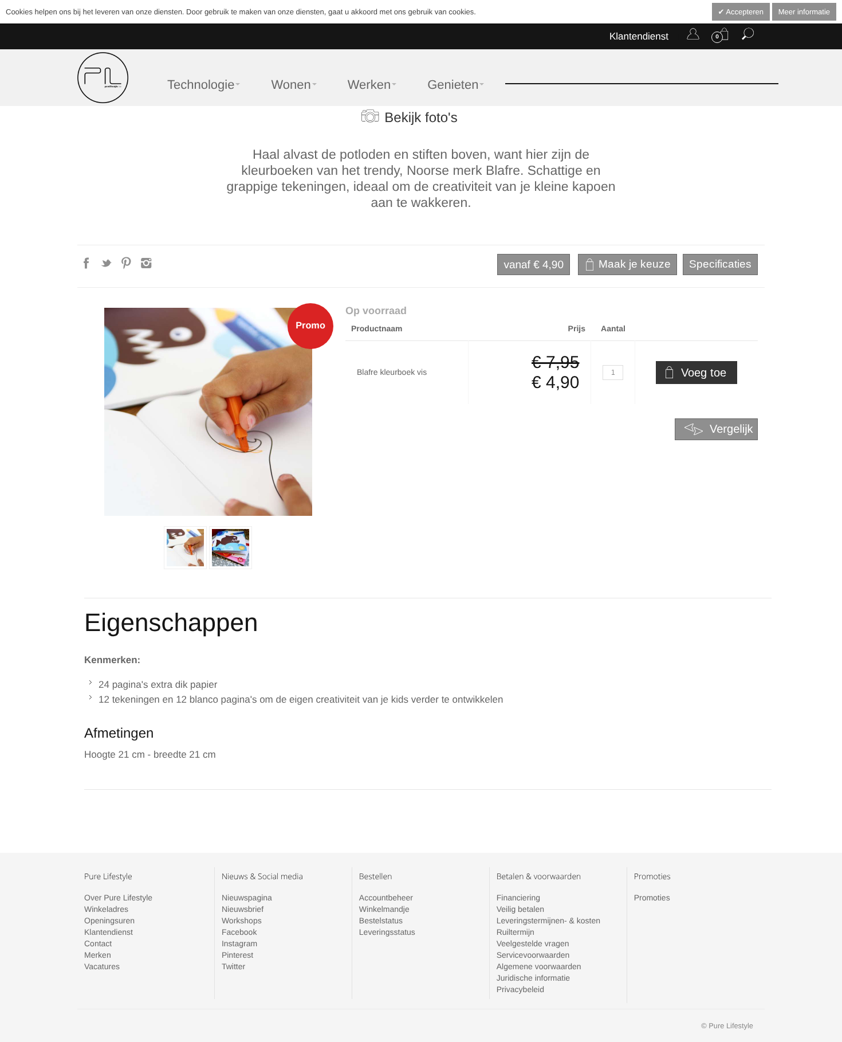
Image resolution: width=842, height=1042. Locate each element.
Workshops (242, 920)
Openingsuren (109, 920)
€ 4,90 (533, 265)
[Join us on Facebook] (87, 266)
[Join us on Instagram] (146, 266)
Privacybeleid (520, 989)
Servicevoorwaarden (533, 954)
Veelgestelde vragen (533, 943)
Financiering (518, 897)
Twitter (233, 966)
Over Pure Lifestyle (118, 897)
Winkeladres (106, 909)
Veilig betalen (520, 909)
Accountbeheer (386, 897)
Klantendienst (638, 36)
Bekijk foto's (420, 118)
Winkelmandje (384, 909)
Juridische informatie (533, 977)
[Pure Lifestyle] (102, 77)
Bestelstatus (381, 920)
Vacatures (102, 966)
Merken (97, 954)
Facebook (239, 932)
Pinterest (237, 954)
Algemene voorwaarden (539, 966)
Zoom (208, 412)
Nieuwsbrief (242, 909)
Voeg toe (703, 372)
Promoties (652, 897)
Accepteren (744, 11)
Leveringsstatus (387, 932)
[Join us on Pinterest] (127, 266)
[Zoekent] (748, 36)
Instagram (239, 943)
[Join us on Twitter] (107, 266)
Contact (98, 943)
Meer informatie (804, 11)
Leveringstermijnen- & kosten (548, 920)
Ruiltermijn (515, 932)
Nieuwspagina (247, 897)
